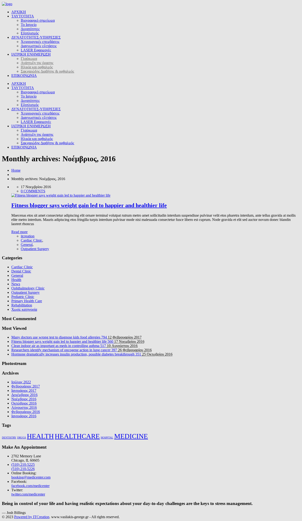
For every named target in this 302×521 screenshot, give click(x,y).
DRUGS (21, 437)
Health (16, 280)
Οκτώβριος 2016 (24, 403)
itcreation (27, 236)
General (27, 245)
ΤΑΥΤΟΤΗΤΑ (22, 16)
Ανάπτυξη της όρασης (37, 63)
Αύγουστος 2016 (24, 407)
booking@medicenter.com (30, 477)
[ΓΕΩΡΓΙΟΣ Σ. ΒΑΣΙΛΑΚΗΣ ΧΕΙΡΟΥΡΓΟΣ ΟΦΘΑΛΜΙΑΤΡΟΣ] (7, 4)
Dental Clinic (21, 271)
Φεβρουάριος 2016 (25, 412)
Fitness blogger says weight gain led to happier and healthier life (89, 205)
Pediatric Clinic (22, 297)
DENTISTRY (9, 437)
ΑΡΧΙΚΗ (18, 12)
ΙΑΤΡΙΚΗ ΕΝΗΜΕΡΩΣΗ (31, 54)
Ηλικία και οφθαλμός (37, 67)
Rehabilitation (21, 305)
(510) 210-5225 (23, 465)
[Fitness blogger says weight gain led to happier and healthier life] (60, 195)
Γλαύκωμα (29, 59)
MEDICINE (131, 436)
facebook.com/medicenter (30, 486)
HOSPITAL (107, 437)
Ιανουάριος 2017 (23, 391)
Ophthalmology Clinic (28, 288)
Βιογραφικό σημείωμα (38, 20)
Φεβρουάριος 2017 (25, 386)
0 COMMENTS (33, 191)
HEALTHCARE (77, 436)
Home (16, 170)
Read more (19, 232)
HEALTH (40, 436)
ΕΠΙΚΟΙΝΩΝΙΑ (24, 76)
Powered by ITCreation (31, 517)
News (15, 284)
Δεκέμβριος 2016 (24, 395)
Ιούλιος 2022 (21, 382)
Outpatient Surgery (35, 249)
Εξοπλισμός (30, 33)
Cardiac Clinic (31, 240)
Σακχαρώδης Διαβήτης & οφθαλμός (47, 71)
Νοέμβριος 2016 (23, 399)
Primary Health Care (26, 301)
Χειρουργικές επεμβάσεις (40, 42)
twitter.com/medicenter (28, 494)
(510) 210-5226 (23, 469)
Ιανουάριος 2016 (23, 416)
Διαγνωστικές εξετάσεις (39, 46)
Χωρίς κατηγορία (24, 309)
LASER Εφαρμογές (36, 50)
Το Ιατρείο (29, 25)
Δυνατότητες (30, 29)
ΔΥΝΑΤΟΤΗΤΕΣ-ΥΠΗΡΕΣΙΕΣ (36, 37)
